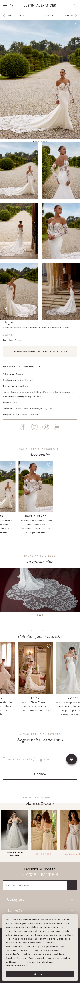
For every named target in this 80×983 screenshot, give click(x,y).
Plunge (29, 380)
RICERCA (40, 774)
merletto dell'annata (41, 391)
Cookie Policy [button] (16, 958)
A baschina (22, 386)
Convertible (9, 396)
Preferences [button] (16, 965)
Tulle (50, 408)
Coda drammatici (20, 391)
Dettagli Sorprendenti (29, 396)
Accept (40, 974)
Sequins (34, 408)
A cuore (19, 380)
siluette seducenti (63, 391)
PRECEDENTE (16, 15)
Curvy (13, 402)
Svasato (20, 374)
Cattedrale (34, 414)
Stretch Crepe (21, 408)
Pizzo (43, 408)
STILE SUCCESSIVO (60, 15)
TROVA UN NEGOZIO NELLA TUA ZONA (40, 351)
